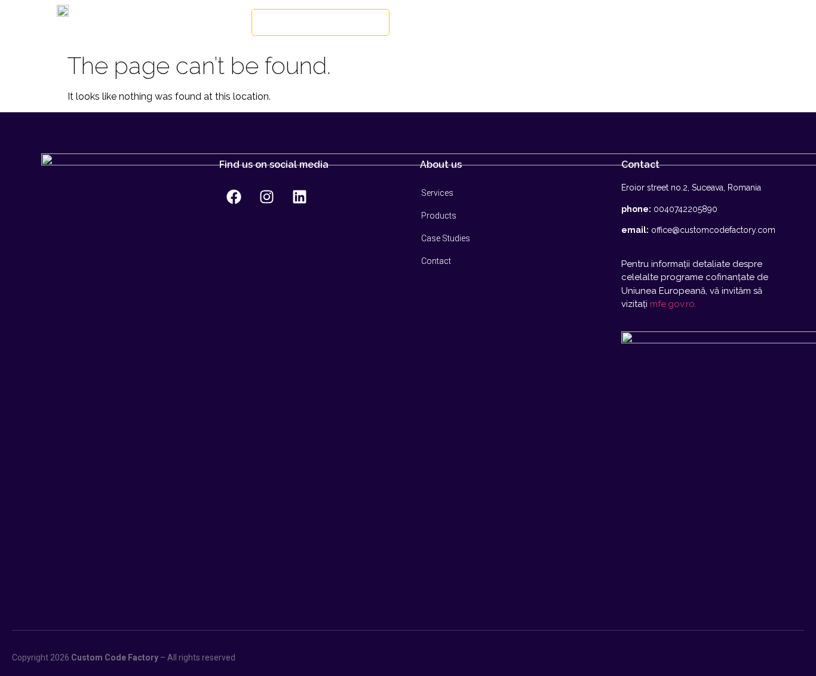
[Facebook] (234, 196)
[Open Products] (623, 23)
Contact (436, 261)
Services (437, 193)
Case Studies (445, 238)
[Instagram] (267, 196)
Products (438, 215)
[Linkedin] (300, 196)
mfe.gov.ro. (673, 304)
